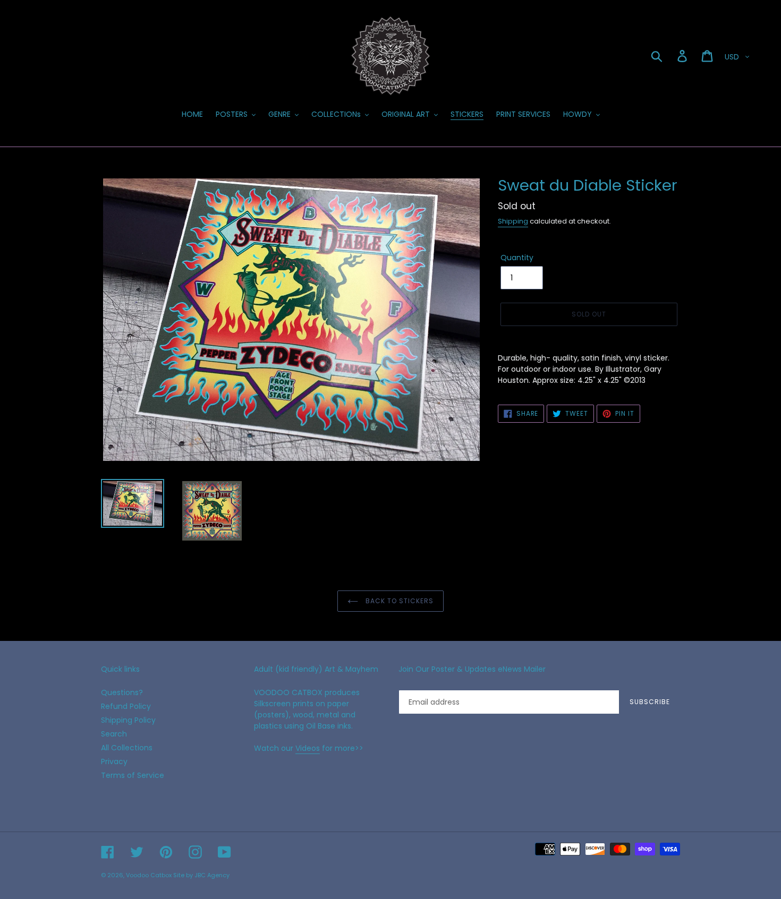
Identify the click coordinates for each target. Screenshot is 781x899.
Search (114, 734)
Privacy (114, 761)
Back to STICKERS (398, 600)
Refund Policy (126, 706)
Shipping (513, 221)
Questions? (122, 692)
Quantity (516, 257)
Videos (307, 748)
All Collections (126, 747)
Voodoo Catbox (149, 875)
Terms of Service (132, 775)
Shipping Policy (128, 720)
